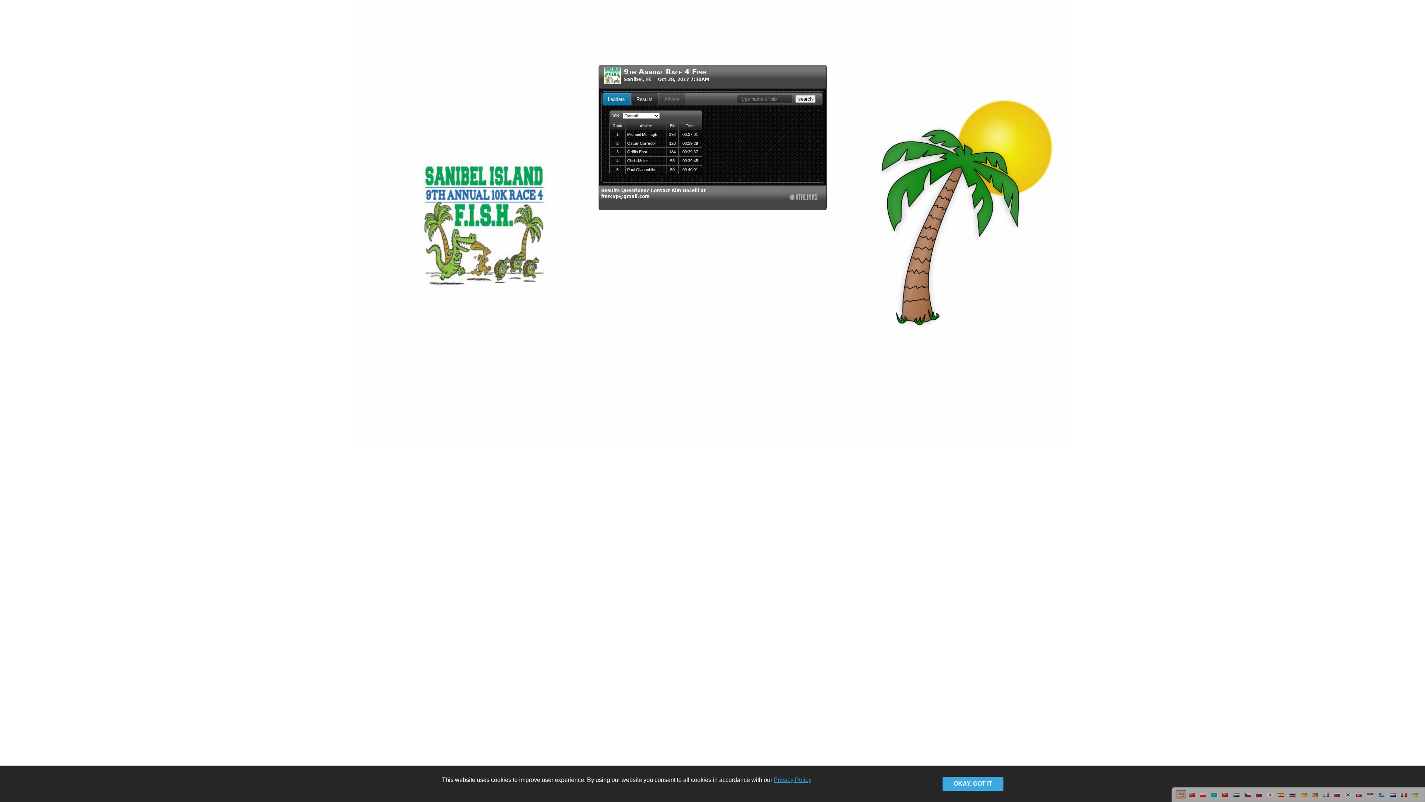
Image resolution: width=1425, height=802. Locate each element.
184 (672, 152)
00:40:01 (690, 169)
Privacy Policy (792, 780)
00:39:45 (690, 161)
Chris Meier (637, 161)
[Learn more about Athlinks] (803, 198)
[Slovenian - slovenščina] (1259, 797)
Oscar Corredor (641, 143)
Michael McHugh (642, 134)
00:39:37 (690, 152)
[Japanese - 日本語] (1270, 797)
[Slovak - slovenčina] (1359, 797)
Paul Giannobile (641, 169)
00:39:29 (690, 143)
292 (672, 134)
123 (672, 143)
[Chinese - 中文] (1192, 797)
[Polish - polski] (1203, 797)
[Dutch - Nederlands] (1393, 797)
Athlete (671, 99)
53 (672, 161)
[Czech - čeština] (1247, 797)
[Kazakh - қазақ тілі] (1214, 797)
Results (644, 99)
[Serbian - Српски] (1370, 797)
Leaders (616, 99)
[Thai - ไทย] (1292, 797)
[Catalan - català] (1303, 797)
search (805, 99)
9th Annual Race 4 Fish (665, 72)
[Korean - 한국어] (1348, 797)
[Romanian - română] (1404, 797)
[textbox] (765, 99)
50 (672, 169)
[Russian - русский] (1337, 797)
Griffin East (637, 152)
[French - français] (1326, 797)
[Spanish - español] (1281, 797)
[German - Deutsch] (1315, 797)
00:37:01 (690, 134)
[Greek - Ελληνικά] (1381, 797)
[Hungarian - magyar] (1236, 797)
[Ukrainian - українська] (1415, 797)
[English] (1181, 797)
